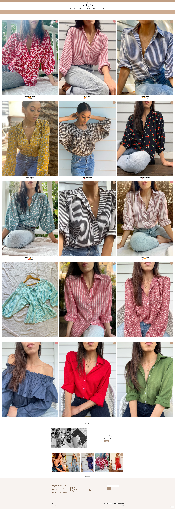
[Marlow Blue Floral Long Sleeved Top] (30, 218)
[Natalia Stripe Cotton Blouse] (30, 299)
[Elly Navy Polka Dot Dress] (87, 462)
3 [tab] (87, 476)
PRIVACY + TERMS (90, 490)
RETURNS (89, 487)
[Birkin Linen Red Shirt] (87, 379)
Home (2, 15)
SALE (96, 8)
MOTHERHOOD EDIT (72, 488)
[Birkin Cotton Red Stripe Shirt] (145, 218)
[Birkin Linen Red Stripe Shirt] (87, 299)
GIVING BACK (72, 491)
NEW (70, 8)
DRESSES (79, 8)
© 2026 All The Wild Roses (54, 505)
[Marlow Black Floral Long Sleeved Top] (145, 138)
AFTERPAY (89, 489)
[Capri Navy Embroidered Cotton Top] (30, 379)
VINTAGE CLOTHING (72, 485)
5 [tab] (89, 476)
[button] (29, 97)
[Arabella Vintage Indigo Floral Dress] (73, 462)
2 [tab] (86, 476)
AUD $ (122, 501)
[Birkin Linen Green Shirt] (145, 379)
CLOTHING (74, 8)
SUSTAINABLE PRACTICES (73, 489)
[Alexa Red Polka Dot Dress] (116, 462)
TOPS (83, 8)
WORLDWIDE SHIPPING (91, 486)
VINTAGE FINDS (88, 8)
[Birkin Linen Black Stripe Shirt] (87, 218)
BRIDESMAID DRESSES (73, 487)
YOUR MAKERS (72, 490)
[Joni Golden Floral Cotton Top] (30, 138)
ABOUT (100, 8)
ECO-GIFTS (93, 8)
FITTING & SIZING (90, 485)
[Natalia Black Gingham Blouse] (87, 138)
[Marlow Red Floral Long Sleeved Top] (30, 57)
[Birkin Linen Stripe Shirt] (87, 57)
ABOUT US (106, 441)
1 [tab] (85, 476)
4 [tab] (88, 476)
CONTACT (103, 8)
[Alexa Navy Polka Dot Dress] (59, 462)
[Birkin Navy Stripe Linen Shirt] (145, 57)
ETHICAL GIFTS (72, 486)
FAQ (88, 488)
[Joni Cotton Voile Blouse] (145, 299)
